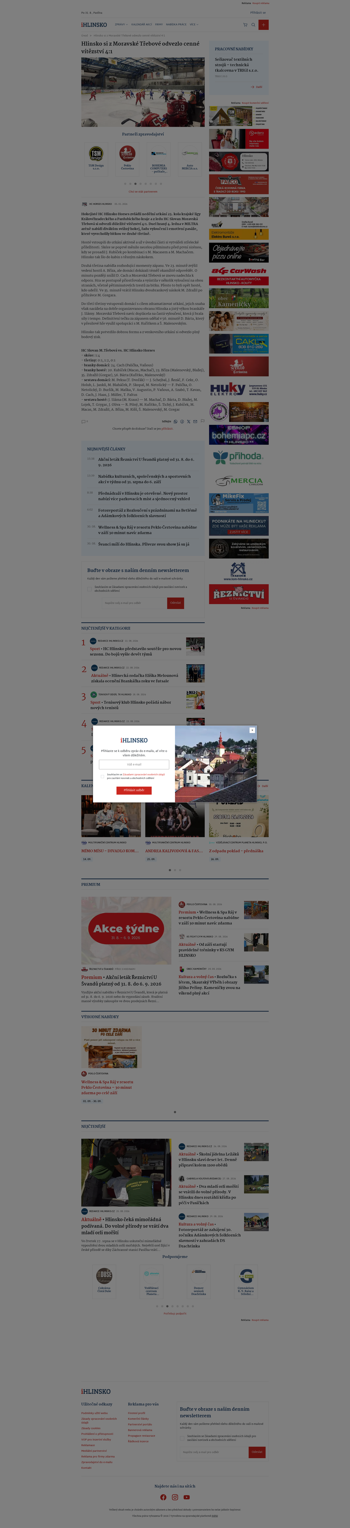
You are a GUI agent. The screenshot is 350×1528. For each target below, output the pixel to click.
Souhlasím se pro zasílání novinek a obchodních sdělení (136, 776)
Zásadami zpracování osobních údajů (144, 775)
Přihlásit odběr (134, 790)
